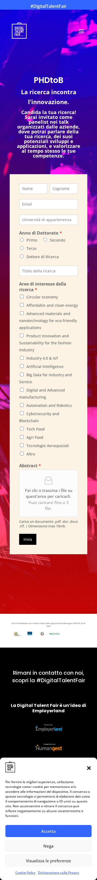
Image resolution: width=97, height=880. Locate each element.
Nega (48, 846)
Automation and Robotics (49, 405)
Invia (27, 539)
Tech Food (35, 429)
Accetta (48, 831)
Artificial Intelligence (45, 366)
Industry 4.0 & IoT (42, 358)
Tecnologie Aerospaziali (47, 445)
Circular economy (42, 297)
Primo (31, 240)
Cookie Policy (25, 872)
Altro (30, 454)
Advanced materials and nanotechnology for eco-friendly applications (48, 320)
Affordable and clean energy (52, 305)
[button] (89, 768)
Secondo (57, 240)
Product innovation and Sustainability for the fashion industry (45, 342)
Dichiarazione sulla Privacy (58, 872)
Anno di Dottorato (40, 233)
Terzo (31, 248)
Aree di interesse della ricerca (42, 287)
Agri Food (34, 437)
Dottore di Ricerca (42, 256)
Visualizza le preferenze (48, 860)
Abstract (30, 466)
